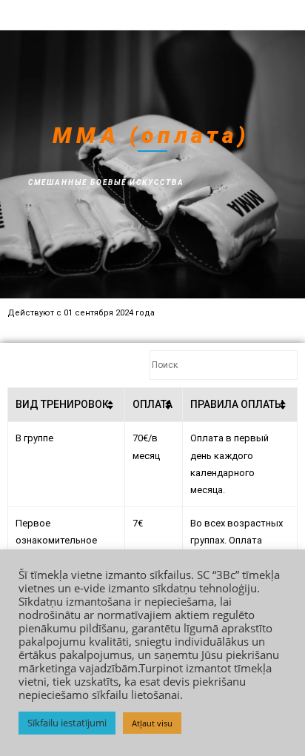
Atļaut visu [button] (152, 723)
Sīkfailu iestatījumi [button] (67, 722)
